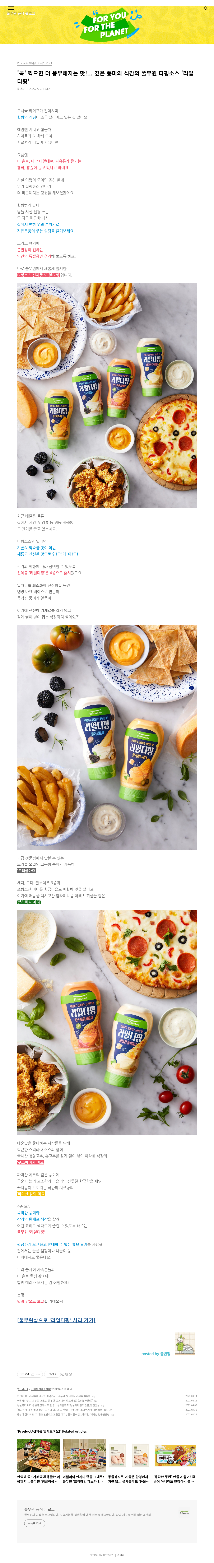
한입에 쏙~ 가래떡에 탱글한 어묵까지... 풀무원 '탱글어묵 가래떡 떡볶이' (54, 1396)
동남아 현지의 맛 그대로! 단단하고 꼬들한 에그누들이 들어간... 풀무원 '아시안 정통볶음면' (63, 1414)
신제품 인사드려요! (41, 1389)
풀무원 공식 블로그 (39, 1509)
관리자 (120, 1555)
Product (23, 1389)
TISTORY (108, 1555)
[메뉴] (11, 8)
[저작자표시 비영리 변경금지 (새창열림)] (66, 1374)
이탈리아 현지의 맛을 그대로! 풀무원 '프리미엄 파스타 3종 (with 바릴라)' (55, 1400)
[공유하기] (33, 1374)
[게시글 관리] (38, 1374)
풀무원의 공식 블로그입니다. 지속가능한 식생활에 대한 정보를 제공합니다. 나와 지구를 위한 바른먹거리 (87, 1515)
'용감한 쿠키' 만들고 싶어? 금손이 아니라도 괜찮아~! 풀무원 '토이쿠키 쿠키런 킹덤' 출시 (62, 1409)
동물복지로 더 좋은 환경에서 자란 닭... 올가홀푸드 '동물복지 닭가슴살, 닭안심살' (58, 1405)
